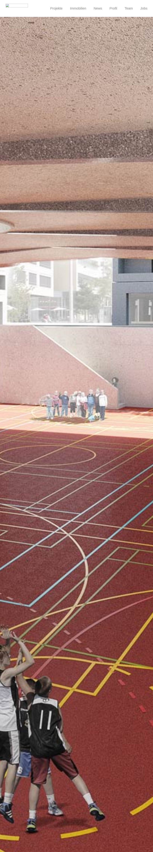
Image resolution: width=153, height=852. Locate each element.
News (98, 8)
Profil (113, 8)
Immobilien (78, 8)
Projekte (56, 8)
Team (129, 8)
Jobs (143, 8)
